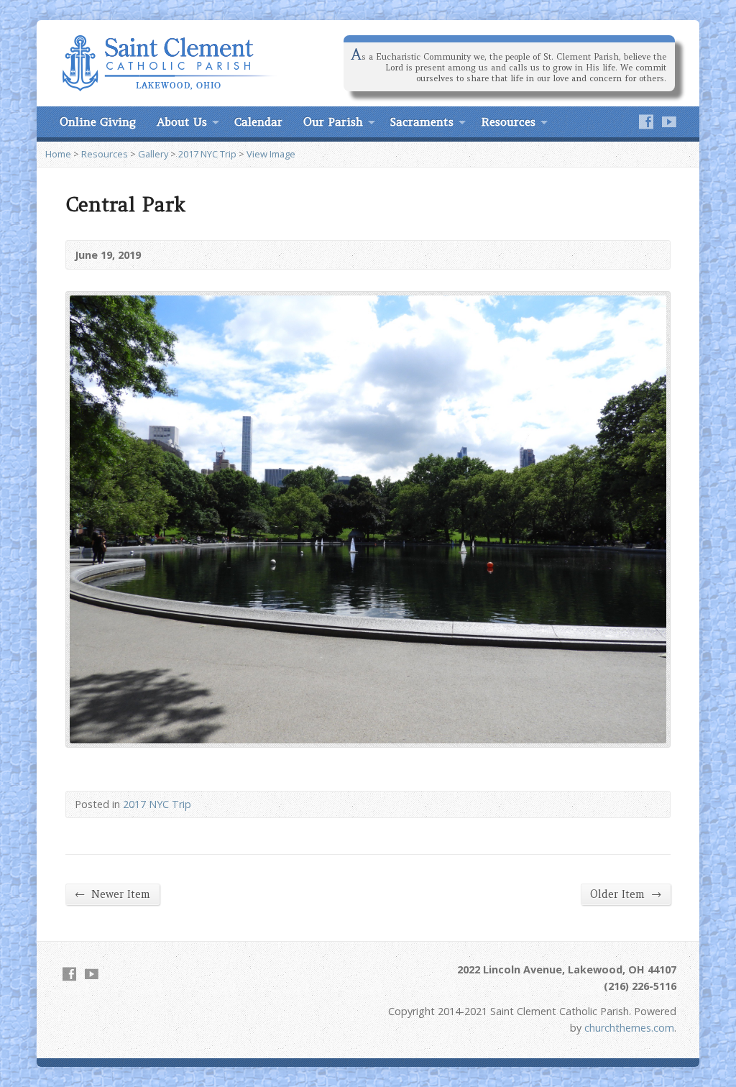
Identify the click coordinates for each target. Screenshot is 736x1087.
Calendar (258, 121)
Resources (508, 121)
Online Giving (98, 121)
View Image (271, 153)
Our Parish (333, 121)
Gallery (153, 153)
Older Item (625, 894)
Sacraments (422, 121)
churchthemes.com (629, 1028)
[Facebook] (646, 121)
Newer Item (112, 894)
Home (58, 153)
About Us (182, 121)
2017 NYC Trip (207, 153)
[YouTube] (669, 121)
